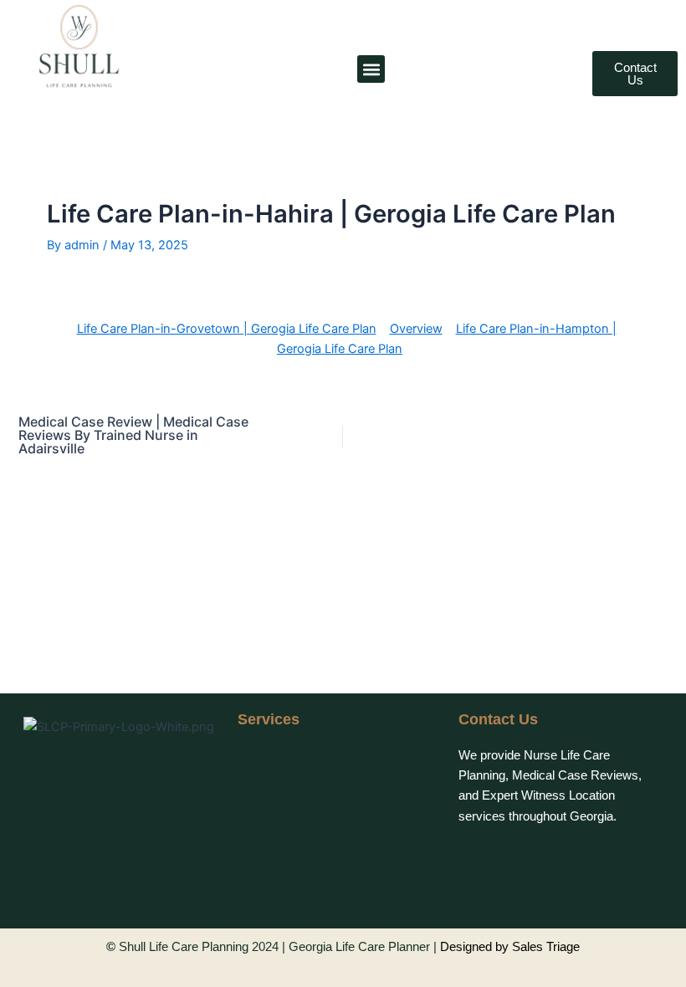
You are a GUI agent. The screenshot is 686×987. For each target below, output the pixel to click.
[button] (371, 69)
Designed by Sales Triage (510, 947)
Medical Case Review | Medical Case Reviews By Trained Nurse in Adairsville (133, 435)
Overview (416, 328)
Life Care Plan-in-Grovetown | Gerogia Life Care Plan (226, 328)
